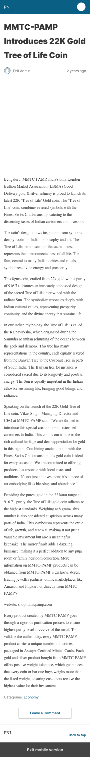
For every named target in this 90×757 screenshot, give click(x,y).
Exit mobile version (45, 749)
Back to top (77, 735)
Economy (31, 697)
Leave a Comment (45, 713)
